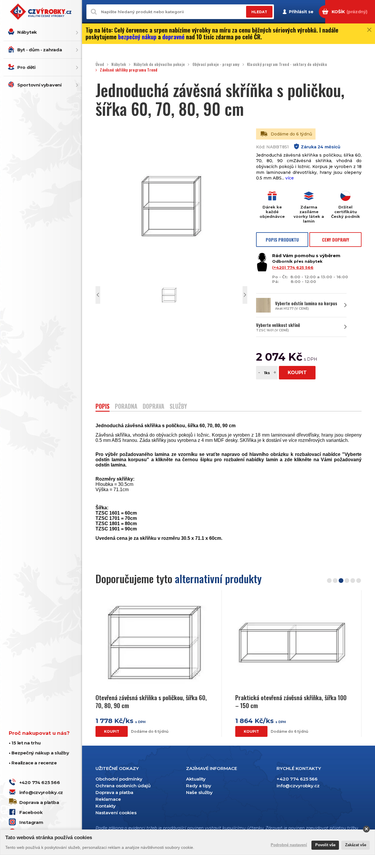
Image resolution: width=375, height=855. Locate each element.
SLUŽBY (178, 406)
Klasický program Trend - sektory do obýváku (287, 64)
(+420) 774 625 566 (292, 267)
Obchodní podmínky (119, 779)
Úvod (100, 64)
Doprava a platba (39, 802)
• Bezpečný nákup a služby (39, 753)
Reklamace (108, 799)
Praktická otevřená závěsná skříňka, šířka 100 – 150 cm (291, 701)
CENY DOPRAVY (335, 239)
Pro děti (26, 67)
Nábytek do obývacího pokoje (159, 64)
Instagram (31, 822)
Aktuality (196, 779)
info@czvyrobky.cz (41, 792)
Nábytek (27, 32)
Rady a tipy (198, 785)
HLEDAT (259, 12)
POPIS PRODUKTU (282, 239)
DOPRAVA (153, 406)
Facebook (31, 812)
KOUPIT (297, 372)
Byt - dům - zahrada (39, 49)
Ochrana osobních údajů (123, 785)
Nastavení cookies (116, 812)
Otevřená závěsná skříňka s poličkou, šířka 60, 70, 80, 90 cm (151, 701)
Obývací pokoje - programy (215, 64)
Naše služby (199, 792)
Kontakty (106, 806)
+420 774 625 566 (39, 782)
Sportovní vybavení (39, 85)
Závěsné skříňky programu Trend (128, 70)
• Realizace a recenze (33, 763)
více (289, 178)
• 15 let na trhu (24, 743)
